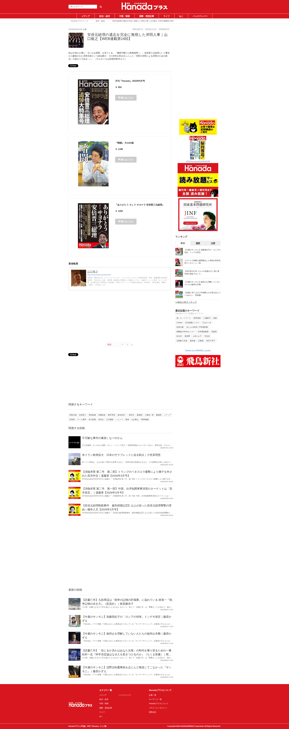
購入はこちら (127, 97)
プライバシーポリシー (158, 708)
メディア (85, 16)
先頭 (109, 344)
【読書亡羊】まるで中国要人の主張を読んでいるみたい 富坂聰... (202, 294)
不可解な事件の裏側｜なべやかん (102, 438)
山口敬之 (92, 271)
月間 (213, 243)
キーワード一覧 (155, 699)
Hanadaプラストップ (79, 21)
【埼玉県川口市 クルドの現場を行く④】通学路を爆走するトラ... (201, 272)
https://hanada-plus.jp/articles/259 (99, 275)
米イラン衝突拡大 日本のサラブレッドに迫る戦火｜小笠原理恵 (121, 454)
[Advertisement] (119, 318)
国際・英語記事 (146, 16)
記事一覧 (152, 695)
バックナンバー (200, 16)
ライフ (166, 16)
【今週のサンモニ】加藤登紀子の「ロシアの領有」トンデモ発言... (202, 251)
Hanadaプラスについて (158, 703)
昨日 (183, 243)
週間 (198, 243)
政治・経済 (104, 16)
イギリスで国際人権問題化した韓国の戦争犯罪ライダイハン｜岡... (202, 261)
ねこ (181, 16)
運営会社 (152, 712)
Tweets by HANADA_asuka (198, 350)
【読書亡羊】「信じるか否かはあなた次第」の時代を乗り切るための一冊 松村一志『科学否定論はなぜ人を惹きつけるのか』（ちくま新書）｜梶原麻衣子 (126, 654)
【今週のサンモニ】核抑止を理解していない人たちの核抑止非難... (202, 283)
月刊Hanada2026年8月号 (198, 161)
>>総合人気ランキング (186, 302)
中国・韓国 (124, 16)
